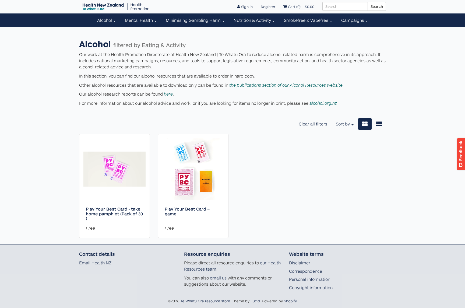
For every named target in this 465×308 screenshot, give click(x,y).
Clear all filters (313, 124)
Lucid (255, 301)
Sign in (246, 6)
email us (218, 278)
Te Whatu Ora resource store (205, 301)
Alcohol (105, 20)
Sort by (343, 124)
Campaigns (353, 20)
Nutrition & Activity (253, 20)
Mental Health (139, 20)
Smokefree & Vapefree (306, 20)
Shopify (290, 301)
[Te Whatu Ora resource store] (116, 6)
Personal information (309, 279)
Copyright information (311, 287)
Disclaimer (299, 262)
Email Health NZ (95, 262)
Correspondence (305, 271)
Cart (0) (300, 6)
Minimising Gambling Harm (194, 20)
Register (268, 6)
